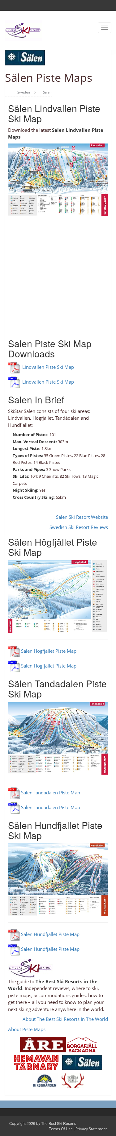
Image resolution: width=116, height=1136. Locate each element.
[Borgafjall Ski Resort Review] (73, 1080)
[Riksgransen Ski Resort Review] (45, 1080)
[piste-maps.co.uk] (23, 30)
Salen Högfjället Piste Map (48, 651)
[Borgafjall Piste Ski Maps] (82, 1044)
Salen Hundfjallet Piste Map (49, 934)
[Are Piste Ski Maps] (43, 1044)
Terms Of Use (61, 1128)
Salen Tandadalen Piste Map (50, 792)
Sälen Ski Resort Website (82, 517)
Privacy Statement (91, 1128)
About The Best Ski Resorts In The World (65, 1019)
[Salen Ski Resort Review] (82, 1062)
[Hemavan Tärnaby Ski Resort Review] (36, 1062)
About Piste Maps (26, 1029)
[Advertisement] (58, 274)
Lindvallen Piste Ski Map (47, 367)
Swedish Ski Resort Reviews (78, 527)
